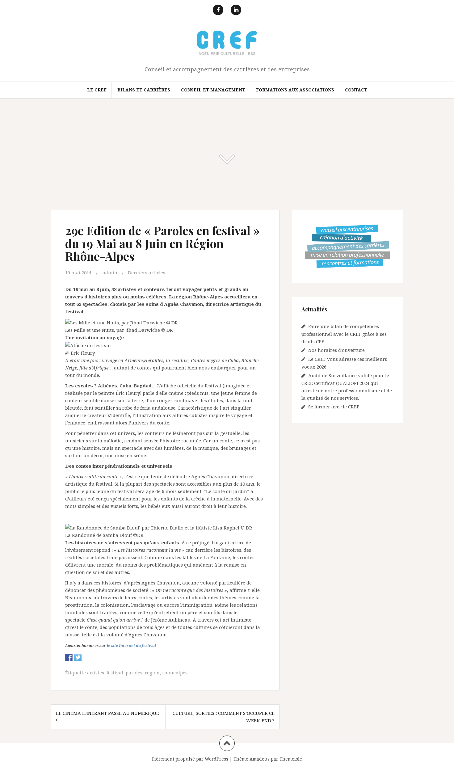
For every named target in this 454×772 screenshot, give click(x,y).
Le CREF (97, 90)
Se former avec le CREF (333, 406)
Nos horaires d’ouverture (336, 350)
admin (110, 272)
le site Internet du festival (131, 645)
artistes (95, 672)
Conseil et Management (213, 90)
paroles (134, 672)
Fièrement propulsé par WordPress (190, 759)
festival (115, 672)
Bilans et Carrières (143, 90)
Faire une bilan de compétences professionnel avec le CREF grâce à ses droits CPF (344, 333)
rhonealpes (174, 672)
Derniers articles (146, 272)
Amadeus (260, 759)
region (152, 672)
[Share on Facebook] (69, 657)
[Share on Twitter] (78, 657)
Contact (356, 90)
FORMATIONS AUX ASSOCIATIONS (295, 90)
